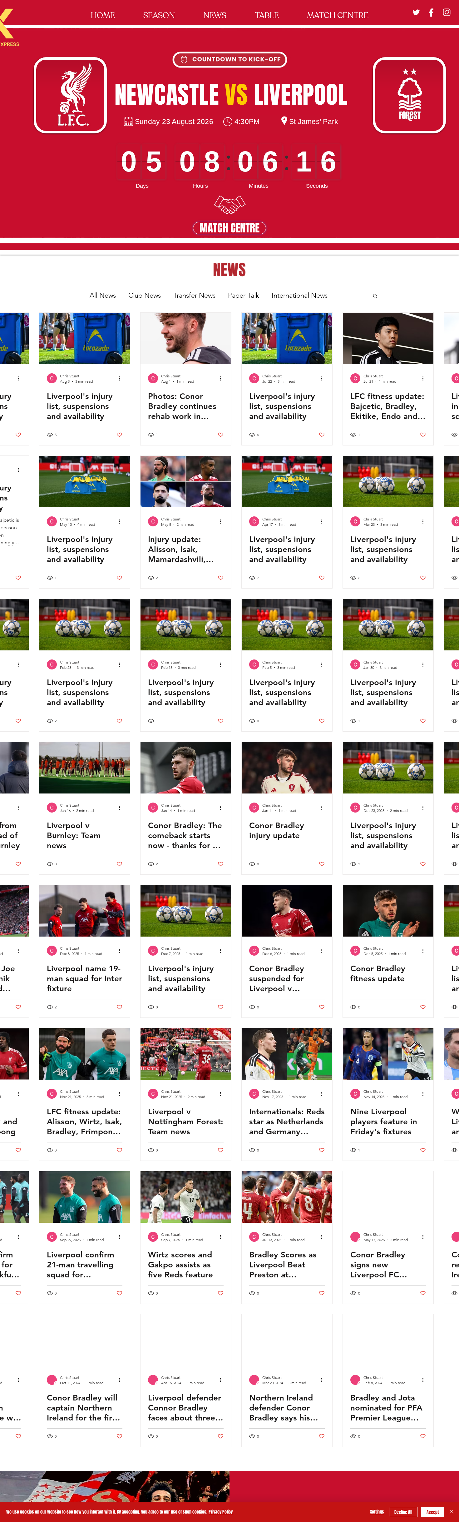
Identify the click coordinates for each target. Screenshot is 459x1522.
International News (300, 295)
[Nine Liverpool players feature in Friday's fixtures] (388, 1054)
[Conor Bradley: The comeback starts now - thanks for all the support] (186, 767)
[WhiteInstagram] (447, 12)
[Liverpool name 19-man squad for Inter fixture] (84, 911)
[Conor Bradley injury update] (287, 767)
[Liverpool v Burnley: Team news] (84, 767)
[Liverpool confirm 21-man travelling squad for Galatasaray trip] (84, 1197)
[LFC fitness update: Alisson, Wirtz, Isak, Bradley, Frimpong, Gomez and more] (84, 1054)
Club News (144, 295)
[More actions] (20, 378)
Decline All (403, 1512)
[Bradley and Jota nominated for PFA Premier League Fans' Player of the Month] (388, 1340)
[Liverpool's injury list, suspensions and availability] (84, 338)
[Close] (451, 1512)
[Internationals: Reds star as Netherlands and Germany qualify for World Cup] (287, 1054)
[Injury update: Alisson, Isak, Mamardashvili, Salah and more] (186, 481)
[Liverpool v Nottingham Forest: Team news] (186, 1054)
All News (103, 295)
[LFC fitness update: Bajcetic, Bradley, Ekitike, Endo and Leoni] (388, 338)
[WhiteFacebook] (431, 12)
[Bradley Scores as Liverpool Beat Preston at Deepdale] (287, 1197)
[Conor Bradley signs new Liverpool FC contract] (388, 1197)
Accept (433, 1512)
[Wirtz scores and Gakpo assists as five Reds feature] (186, 1197)
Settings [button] (377, 1512)
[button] (159, 12)
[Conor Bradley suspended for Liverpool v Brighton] (287, 911)
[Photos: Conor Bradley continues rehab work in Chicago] (186, 338)
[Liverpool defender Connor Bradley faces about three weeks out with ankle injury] (186, 1340)
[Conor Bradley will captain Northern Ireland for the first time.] (84, 1340)
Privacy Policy (221, 1512)
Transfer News (194, 295)
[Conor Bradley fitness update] (388, 911)
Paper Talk (243, 295)
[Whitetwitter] (416, 12)
